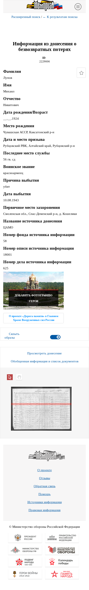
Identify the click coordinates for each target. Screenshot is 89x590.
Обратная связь (45, 486)
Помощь (44, 494)
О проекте (44, 470)
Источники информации (44, 502)
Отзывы (44, 478)
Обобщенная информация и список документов (44, 361)
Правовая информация (44, 510)
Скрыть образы (12, 335)
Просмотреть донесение (44, 353)
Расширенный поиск (25, 17)
